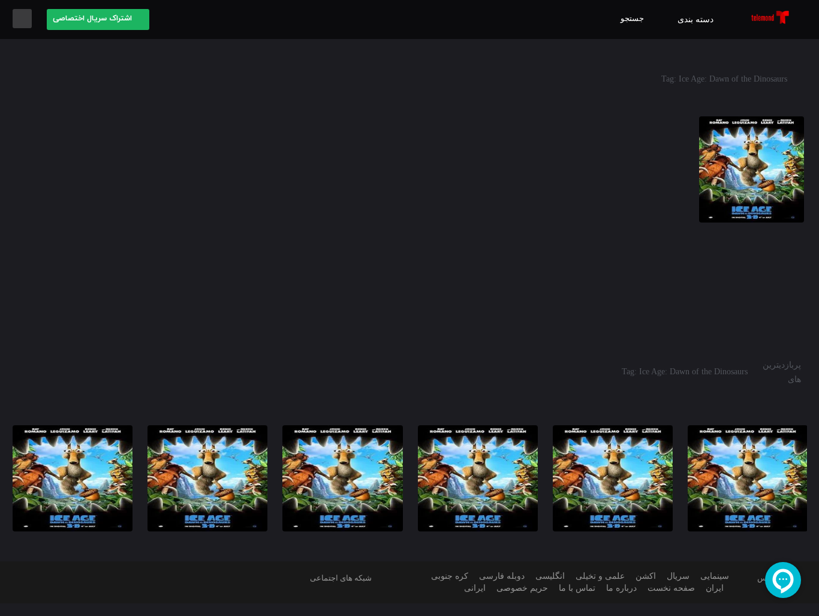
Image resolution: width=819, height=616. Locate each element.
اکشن (646, 576)
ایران (715, 588)
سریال (678, 576)
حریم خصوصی (522, 588)
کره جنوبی (449, 576)
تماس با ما (577, 588)
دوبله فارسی (502, 576)
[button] (98, 19)
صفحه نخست (671, 588)
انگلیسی (550, 576)
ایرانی (475, 588)
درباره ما (621, 588)
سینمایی (714, 576)
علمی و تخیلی (600, 576)
